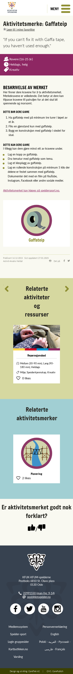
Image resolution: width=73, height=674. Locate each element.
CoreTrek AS (34, 671)
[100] (31, 528)
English (55, 634)
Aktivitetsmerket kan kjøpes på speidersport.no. (31, 190)
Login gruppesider (18, 642)
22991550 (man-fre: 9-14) (39, 593)
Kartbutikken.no (18, 649)
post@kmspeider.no (39, 597)
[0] (41, 528)
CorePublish (57, 671)
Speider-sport (18, 634)
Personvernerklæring (55, 627)
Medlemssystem (18, 627)
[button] (60, 9)
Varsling (18, 657)
